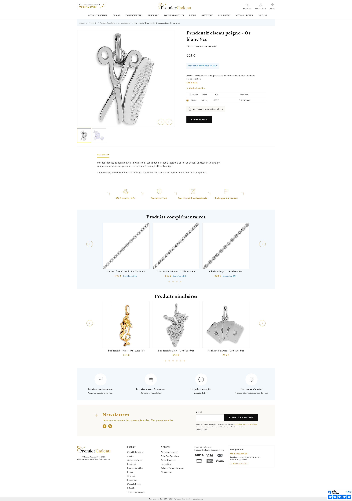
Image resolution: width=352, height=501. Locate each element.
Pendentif (153, 15)
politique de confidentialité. (246, 424)
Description (103, 155)
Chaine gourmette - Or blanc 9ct (176, 271)
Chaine (116, 15)
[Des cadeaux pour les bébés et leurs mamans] (93, 449)
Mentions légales (156, 499)
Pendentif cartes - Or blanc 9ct (225, 351)
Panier (272, 8)
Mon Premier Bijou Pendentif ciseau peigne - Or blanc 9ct (157, 23)
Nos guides (166, 464)
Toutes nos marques (136, 492)
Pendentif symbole (107, 23)
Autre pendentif (124, 23)
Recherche (247, 8)
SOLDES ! (262, 15)
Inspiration (224, 15)
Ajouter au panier (199, 119)
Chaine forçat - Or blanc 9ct (225, 271)
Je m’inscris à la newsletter (241, 417)
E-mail (199, 412)
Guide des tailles (197, 88)
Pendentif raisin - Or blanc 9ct (176, 351)
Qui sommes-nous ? (169, 452)
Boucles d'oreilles (174, 15)
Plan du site (166, 472)
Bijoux (192, 15)
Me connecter (260, 8)
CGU (170, 499)
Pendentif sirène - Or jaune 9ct (126, 351)
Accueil (82, 23)
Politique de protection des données (188, 499)
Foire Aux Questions (170, 456)
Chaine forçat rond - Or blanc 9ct (126, 271)
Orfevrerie (207, 15)
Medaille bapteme (97, 15)
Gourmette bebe (134, 15)
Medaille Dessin (244, 15)
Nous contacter (240, 464)
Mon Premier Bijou (208, 46)
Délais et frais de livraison (172, 468)
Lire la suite (192, 83)
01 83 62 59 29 (238, 453)
